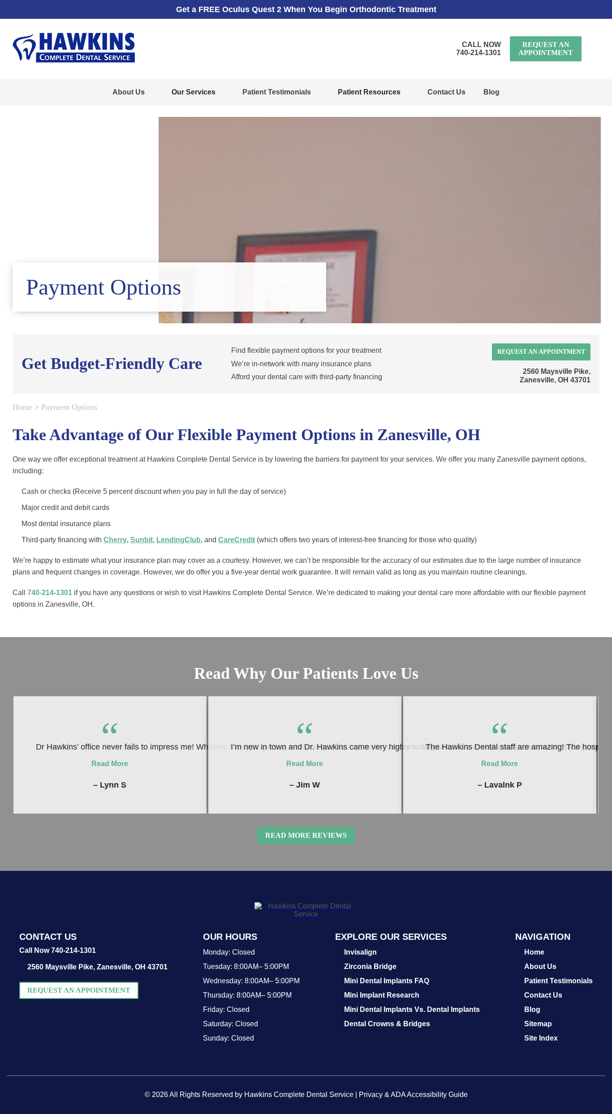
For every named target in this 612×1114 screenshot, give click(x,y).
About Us (128, 92)
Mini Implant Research (381, 995)
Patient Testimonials (276, 92)
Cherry (115, 540)
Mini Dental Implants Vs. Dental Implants (412, 1009)
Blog (491, 92)
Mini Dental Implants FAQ (386, 981)
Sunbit (141, 540)
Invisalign (360, 952)
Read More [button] (109, 763)
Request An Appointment (545, 48)
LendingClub (178, 540)
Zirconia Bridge (370, 966)
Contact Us (446, 92)
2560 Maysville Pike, (555, 376)
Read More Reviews (306, 835)
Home (22, 407)
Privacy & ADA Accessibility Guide (413, 1094)
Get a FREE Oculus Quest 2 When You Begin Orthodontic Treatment (306, 9)
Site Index (541, 1038)
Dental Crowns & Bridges (387, 1024)
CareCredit (236, 540)
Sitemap (538, 1024)
